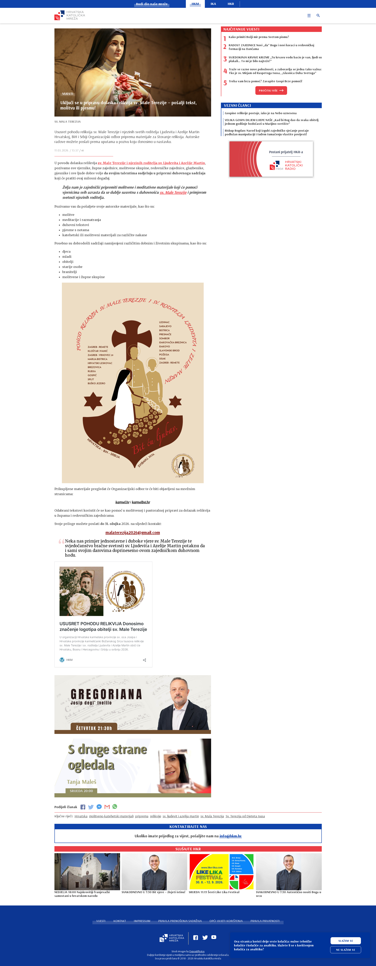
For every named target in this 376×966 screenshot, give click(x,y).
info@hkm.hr (230, 836)
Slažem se (345, 940)
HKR (231, 3)
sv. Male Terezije (173, 192)
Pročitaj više (268, 90)
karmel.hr (122, 502)
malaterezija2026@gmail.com (133, 532)
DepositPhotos (196, 951)
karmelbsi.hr (141, 502)
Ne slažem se (345, 950)
